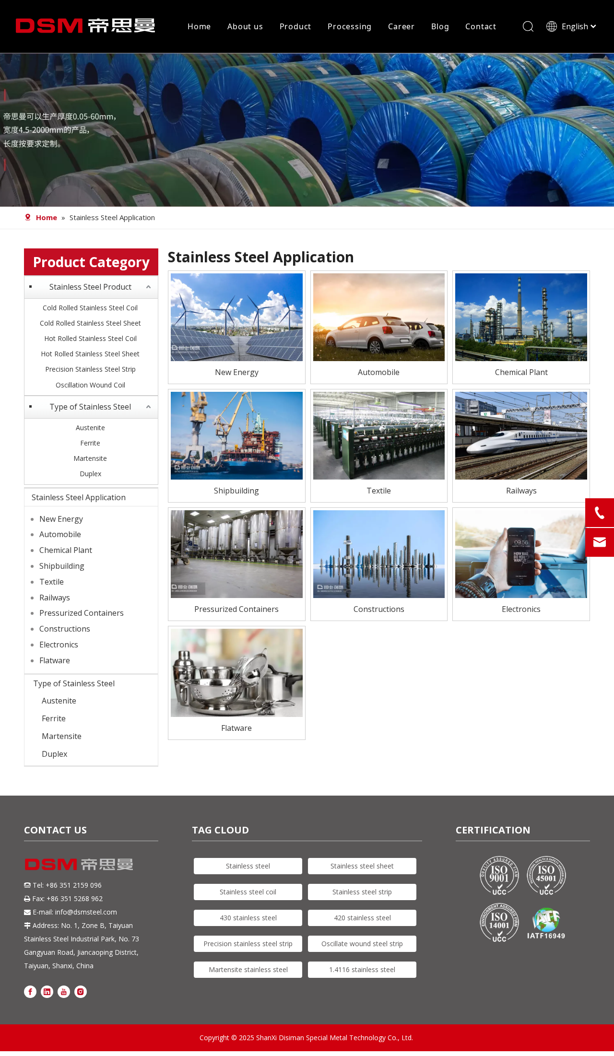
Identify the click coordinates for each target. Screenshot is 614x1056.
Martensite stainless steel (248, 969)
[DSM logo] (79, 863)
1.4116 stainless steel (362, 969)
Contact (480, 26)
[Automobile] (379, 316)
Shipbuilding (61, 566)
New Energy (61, 519)
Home (199, 26)
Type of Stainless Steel (90, 406)
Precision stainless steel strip (248, 943)
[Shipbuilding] (237, 435)
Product (296, 26)
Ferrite (90, 442)
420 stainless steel (362, 917)
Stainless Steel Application (79, 497)
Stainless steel (248, 865)
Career (401, 26)
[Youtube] (64, 991)
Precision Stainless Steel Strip (90, 369)
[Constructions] (379, 553)
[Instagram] (80, 991)
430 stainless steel (248, 917)
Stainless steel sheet (362, 865)
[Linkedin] (47, 991)
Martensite (90, 458)
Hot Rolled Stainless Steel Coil (90, 338)
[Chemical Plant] (521, 316)
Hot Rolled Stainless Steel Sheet (90, 353)
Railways (54, 597)
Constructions (64, 628)
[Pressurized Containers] (237, 553)
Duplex (90, 473)
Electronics (58, 644)
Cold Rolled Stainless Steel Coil (90, 307)
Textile (51, 581)
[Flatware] (237, 672)
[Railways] (521, 435)
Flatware (54, 660)
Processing (350, 26)
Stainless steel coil (248, 891)
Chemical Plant (65, 550)
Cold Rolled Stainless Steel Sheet (90, 323)
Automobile (60, 534)
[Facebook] (30, 991)
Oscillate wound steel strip (362, 943)
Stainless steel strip (362, 891)
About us (245, 26)
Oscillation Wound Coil (90, 384)
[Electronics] (521, 553)
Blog (440, 26)
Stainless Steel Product (90, 287)
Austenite (90, 427)
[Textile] (379, 435)
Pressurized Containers (81, 613)
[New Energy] (237, 316)
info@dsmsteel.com (86, 911)
